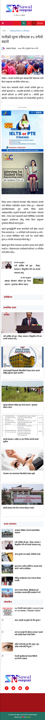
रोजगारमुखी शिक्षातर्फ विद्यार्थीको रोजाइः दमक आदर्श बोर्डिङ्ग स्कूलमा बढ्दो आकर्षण (21, 372)
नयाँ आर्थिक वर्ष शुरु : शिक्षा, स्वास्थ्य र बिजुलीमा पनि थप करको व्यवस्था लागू (22, 337)
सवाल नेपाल (11, 48)
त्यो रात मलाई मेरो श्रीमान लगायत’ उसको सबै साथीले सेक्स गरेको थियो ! (29, 633)
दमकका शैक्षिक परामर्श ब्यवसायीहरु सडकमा (27, 531)
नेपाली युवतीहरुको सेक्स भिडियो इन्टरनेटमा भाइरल (26, 657)
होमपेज (4, 31)
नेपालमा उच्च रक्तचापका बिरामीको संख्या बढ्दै (19, 473)
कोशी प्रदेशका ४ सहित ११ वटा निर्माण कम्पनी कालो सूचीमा (21, 440)
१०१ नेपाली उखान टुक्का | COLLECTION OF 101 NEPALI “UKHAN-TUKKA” (29, 609)
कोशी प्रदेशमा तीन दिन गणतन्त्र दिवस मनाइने (18, 508)
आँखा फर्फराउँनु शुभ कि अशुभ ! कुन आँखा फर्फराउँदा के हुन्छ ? (27, 645)
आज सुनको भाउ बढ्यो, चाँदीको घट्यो (27, 554)
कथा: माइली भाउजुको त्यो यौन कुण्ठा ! (28, 620)
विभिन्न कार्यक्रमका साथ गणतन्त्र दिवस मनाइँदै (28, 579)
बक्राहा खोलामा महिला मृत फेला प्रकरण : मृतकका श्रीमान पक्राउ (20, 406)
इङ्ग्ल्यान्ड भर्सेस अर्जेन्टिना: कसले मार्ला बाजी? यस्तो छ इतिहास (28, 567)
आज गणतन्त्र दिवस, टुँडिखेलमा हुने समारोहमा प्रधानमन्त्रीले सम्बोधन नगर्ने (27, 591)
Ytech (29, 717)
